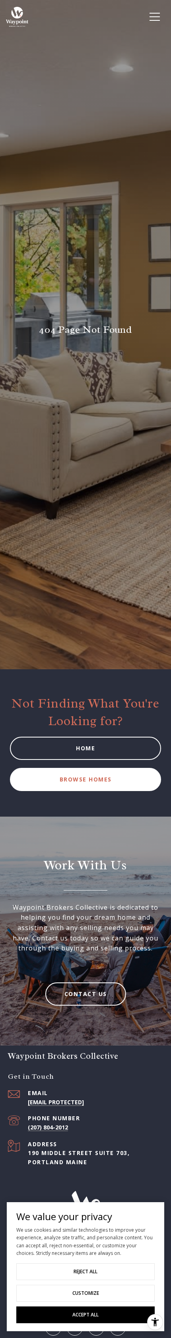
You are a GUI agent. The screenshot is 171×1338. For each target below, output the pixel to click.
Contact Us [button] (85, 994)
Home (85, 748)
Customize (85, 1293)
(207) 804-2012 (48, 1127)
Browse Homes (86, 779)
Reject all (85, 1271)
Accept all (85, 1314)
